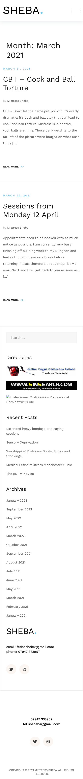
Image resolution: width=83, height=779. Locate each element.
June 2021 (14, 580)
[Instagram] (24, 669)
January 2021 (16, 615)
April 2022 (14, 527)
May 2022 (13, 518)
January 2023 (16, 500)
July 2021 (13, 571)
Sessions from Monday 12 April (30, 210)
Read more (13, 166)
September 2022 (19, 509)
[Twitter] (11, 669)
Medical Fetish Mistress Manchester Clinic (39, 465)
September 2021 (18, 553)
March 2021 (15, 598)
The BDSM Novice (20, 474)
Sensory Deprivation (22, 442)
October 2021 (16, 545)
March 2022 (15, 536)
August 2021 (15, 562)
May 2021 (13, 589)
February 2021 (17, 607)
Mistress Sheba (17, 100)
